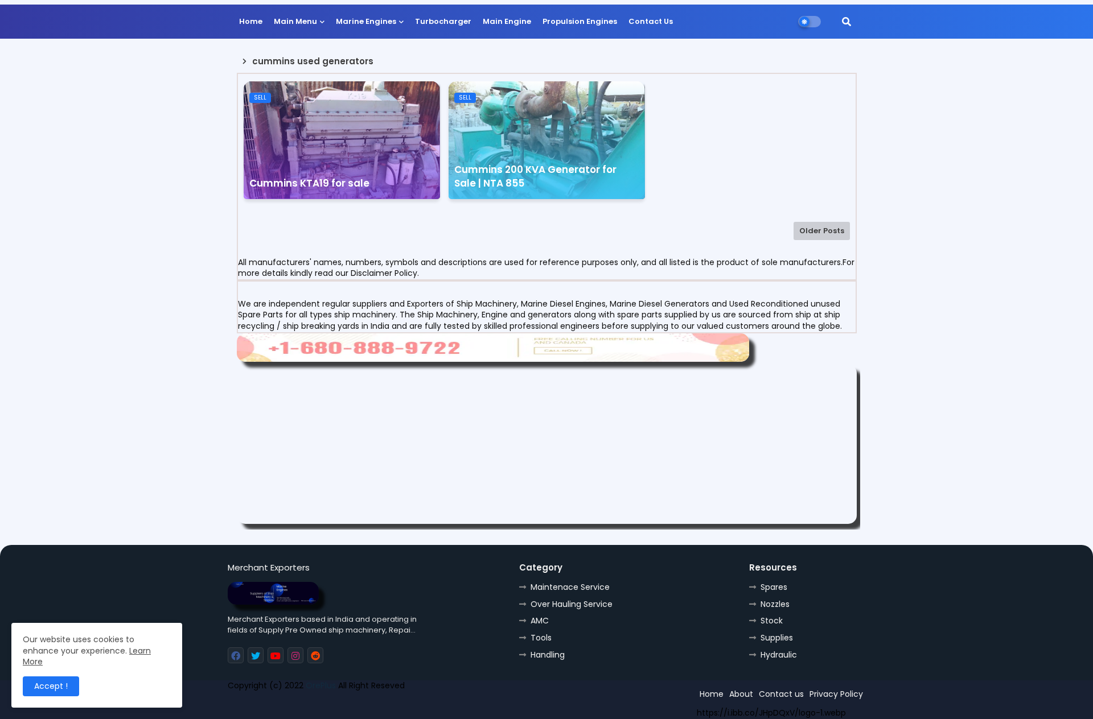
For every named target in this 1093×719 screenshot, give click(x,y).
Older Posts (821, 230)
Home (250, 21)
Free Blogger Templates (311, 706)
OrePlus (321, 685)
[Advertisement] (547, 444)
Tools (541, 637)
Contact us (781, 694)
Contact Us (650, 21)
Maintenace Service (570, 587)
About (741, 694)
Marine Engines (366, 21)
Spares (774, 587)
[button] (846, 21)
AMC (540, 620)
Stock (772, 620)
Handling (548, 654)
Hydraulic (779, 654)
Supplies (777, 637)
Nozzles (775, 604)
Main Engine (507, 21)
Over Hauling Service (572, 604)
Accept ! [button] (51, 686)
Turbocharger (443, 21)
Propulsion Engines (580, 21)
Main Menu (295, 21)
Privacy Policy (836, 694)
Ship (431, 706)
